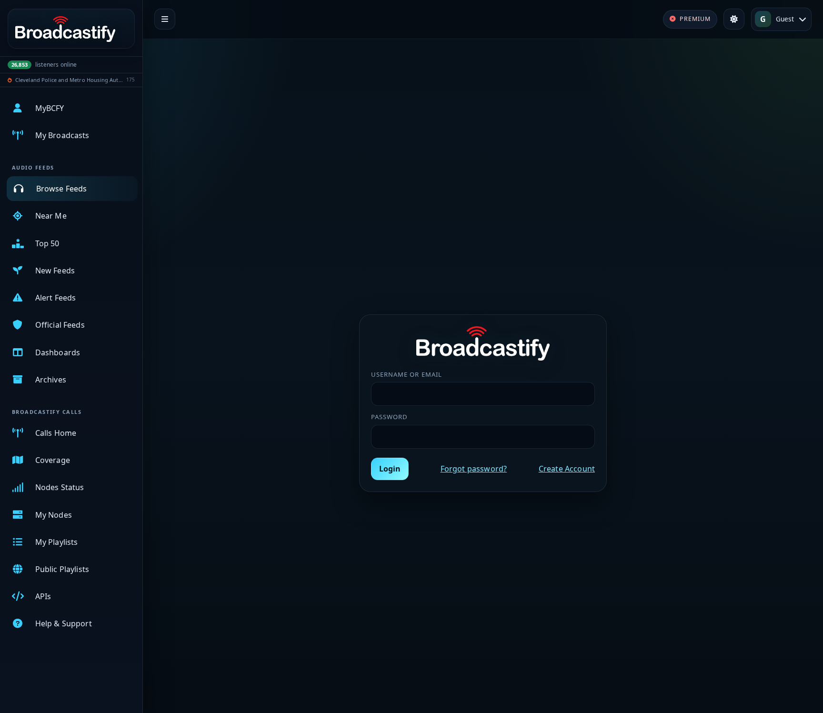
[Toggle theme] (733, 19)
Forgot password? (474, 468)
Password (389, 416)
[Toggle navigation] (164, 19)
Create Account (567, 468)
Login (390, 468)
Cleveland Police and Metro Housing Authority (69, 79)
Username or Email (406, 374)
